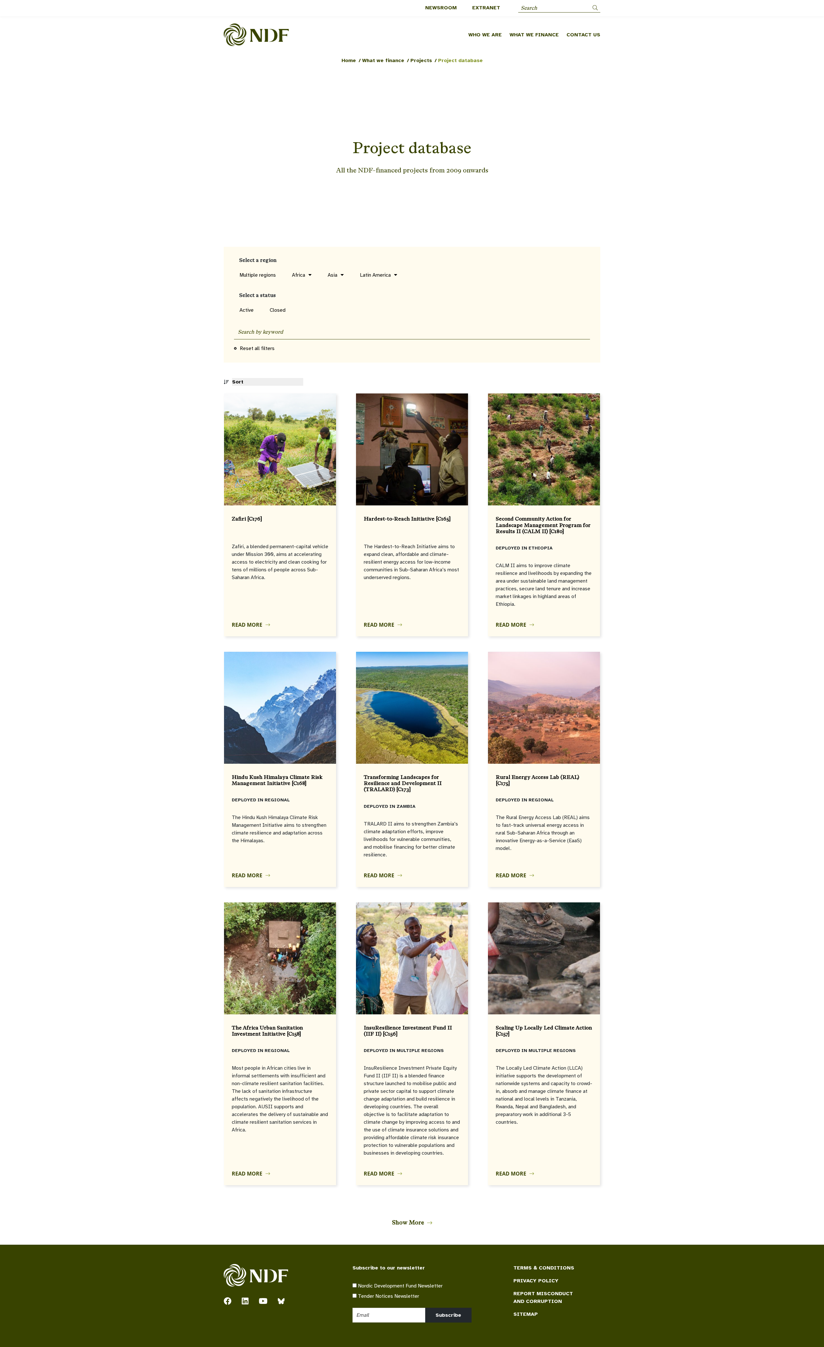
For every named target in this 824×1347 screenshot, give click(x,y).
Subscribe (448, 1315)
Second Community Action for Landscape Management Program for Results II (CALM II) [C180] (543, 525)
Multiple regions (257, 275)
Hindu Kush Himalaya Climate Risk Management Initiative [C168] (277, 780)
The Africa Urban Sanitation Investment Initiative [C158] (267, 1031)
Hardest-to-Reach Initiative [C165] (407, 519)
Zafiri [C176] (247, 519)
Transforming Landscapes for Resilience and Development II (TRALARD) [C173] (403, 783)
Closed (278, 310)
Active (246, 310)
